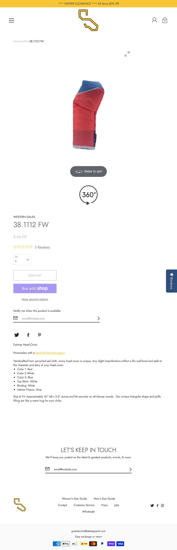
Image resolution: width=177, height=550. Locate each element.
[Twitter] (16, 335)
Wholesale (88, 511)
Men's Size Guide (104, 499)
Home (17, 41)
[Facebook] (28, 335)
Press (104, 505)
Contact (62, 505)
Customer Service (84, 505)
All (25, 41)
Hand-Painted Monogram (50, 353)
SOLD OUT (34, 275)
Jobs (116, 505)
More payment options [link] (35, 299)
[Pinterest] (40, 335)
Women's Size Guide (74, 499)
